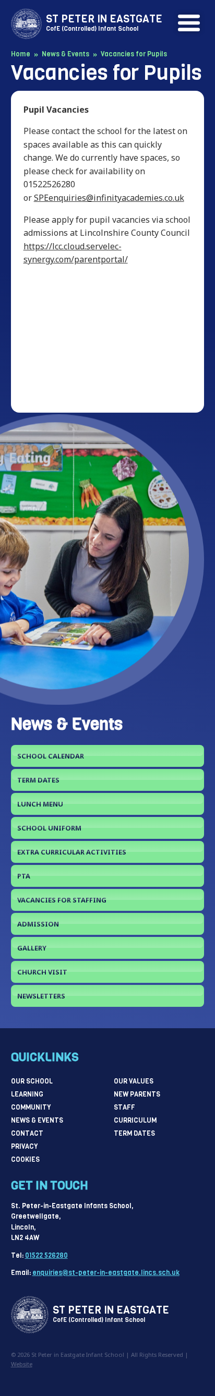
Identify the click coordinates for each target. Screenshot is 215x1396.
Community (31, 1107)
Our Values (133, 1081)
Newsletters (41, 996)
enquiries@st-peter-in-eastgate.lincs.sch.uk (106, 1272)
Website (21, 1364)
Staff (124, 1107)
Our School (32, 1081)
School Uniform (49, 828)
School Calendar (50, 756)
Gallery (31, 948)
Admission (38, 924)
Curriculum (135, 1120)
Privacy (24, 1146)
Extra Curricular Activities (71, 852)
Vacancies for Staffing (61, 900)
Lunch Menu (40, 804)
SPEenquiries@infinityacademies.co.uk (109, 197)
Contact (27, 1133)
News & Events (37, 1120)
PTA (23, 876)
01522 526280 (46, 1255)
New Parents (137, 1094)
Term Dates (38, 780)
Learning (27, 1094)
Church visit (42, 972)
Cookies (25, 1159)
